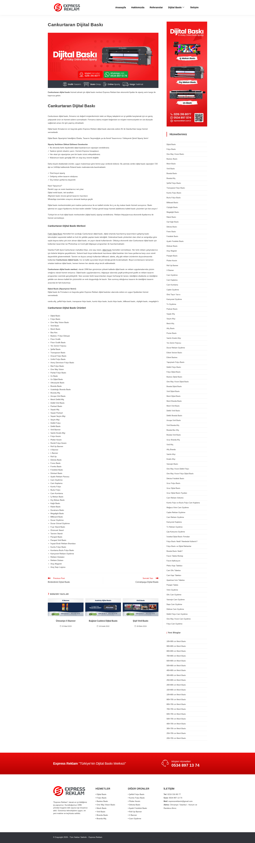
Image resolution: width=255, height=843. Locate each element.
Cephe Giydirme (173, 290)
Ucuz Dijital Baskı (173, 488)
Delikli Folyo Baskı (174, 367)
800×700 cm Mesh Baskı (176, 704)
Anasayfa (120, 7)
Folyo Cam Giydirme (174, 624)
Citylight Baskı (172, 207)
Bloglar (177, 632)
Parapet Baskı (172, 256)
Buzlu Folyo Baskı (174, 198)
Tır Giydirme (171, 304)
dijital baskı (107, 250)
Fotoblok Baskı (172, 236)
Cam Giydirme (172, 275)
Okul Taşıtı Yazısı (173, 295)
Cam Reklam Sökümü (175, 498)
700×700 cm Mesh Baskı (176, 709)
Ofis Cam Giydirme (174, 595)
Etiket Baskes (172, 357)
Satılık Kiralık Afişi (174, 338)
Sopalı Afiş (171, 314)
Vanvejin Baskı (172, 464)
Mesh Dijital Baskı (174, 396)
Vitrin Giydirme (172, 590)
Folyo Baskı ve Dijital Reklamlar (179, 546)
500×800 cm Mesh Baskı (176, 666)
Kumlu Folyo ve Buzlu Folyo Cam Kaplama (183, 503)
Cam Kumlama (172, 285)
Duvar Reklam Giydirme (176, 348)
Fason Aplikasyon (173, 561)
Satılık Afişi (171, 454)
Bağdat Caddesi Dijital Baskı (103, 621)
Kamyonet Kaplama (174, 522)
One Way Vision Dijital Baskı (178, 382)
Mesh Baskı (171, 164)
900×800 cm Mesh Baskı (176, 646)
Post (181, 837)
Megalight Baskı (173, 212)
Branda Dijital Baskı (174, 386)
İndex (199, 837)
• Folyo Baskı (101, 798)
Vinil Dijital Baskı (173, 391)
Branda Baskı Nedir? (174, 551)
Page (193, 837)
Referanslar (156, 7)
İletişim (194, 7)
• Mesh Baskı (101, 808)
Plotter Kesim (172, 261)
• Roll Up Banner (135, 812)
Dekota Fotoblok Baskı (175, 479)
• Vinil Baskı (100, 812)
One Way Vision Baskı (175, 154)
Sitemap (174, 837)
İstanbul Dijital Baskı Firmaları (178, 537)
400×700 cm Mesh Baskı (176, 724)
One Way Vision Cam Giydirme (179, 619)
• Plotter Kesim (134, 801)
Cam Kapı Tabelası (174, 575)
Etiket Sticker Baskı (174, 353)
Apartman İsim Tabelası (176, 580)
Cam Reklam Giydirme (175, 517)
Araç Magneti (172, 251)
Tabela (165, 837)
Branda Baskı (172, 173)
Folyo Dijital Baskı (174, 372)
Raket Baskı (171, 217)
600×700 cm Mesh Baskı (176, 714)
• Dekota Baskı (134, 805)
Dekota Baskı (172, 227)
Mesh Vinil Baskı (173, 406)
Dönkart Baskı (172, 246)
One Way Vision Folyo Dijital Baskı (180, 474)
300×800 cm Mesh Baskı (176, 675)
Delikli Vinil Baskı (173, 411)
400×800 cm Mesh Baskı (176, 670)
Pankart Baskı (172, 309)
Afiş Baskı (171, 328)
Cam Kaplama (172, 280)
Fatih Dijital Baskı (55, 234)
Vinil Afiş (170, 445)
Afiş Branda (171, 450)
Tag (186, 837)
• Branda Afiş (100, 818)
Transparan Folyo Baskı (176, 188)
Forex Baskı (171, 232)
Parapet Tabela (172, 585)
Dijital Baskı (175, 7)
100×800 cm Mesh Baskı (176, 695)
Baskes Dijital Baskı (174, 377)
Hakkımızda (137, 7)
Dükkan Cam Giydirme (175, 609)
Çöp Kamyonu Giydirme (176, 532)
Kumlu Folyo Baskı (174, 193)
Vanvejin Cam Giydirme (176, 600)
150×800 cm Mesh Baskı (176, 690)
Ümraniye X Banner (66, 621)
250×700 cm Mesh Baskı (176, 733)
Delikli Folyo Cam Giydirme (177, 614)
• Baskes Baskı (101, 801)
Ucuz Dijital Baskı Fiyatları (177, 493)
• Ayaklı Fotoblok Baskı (137, 808)
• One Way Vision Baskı (105, 805)
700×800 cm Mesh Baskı (176, 656)
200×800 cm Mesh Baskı (176, 685)
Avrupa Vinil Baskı (174, 420)
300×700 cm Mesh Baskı (176, 729)
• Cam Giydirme (134, 818)
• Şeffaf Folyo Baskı (136, 794)
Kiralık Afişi (171, 459)
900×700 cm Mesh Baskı (176, 700)
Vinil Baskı (171, 169)
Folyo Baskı (171, 149)
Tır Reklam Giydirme (174, 527)
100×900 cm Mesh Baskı (176, 641)
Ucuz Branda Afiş (173, 440)
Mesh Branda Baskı (174, 401)
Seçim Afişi (171, 319)
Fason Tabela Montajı (175, 556)
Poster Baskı (172, 333)
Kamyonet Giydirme (174, 299)
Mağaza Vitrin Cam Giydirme (178, 508)
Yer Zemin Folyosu (174, 343)
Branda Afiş (171, 178)
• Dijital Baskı (100, 794)
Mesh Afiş (170, 324)
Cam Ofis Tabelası (174, 570)
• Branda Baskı (101, 815)
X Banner (170, 270)
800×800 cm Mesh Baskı (176, 651)
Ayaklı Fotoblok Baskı (175, 241)
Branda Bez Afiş (173, 430)
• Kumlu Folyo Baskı (136, 798)
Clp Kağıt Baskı (173, 222)
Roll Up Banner (172, 265)
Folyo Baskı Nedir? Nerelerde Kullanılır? (182, 541)
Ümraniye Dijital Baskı (143, 837)
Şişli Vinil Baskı (140, 621)
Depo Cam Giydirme (174, 604)
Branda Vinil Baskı (174, 435)
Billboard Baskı (172, 203)
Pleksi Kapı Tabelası (174, 566)
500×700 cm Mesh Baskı (176, 719)
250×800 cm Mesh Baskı (176, 680)
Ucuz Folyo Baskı (173, 483)
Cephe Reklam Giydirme (176, 512)
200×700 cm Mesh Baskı (176, 738)
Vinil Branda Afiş (173, 425)
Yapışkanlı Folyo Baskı (175, 362)
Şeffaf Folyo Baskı (174, 183)
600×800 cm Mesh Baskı (176, 661)
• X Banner (132, 815)
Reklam (157, 837)
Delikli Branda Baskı (174, 416)
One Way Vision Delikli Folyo (178, 469)
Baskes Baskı (172, 159)
